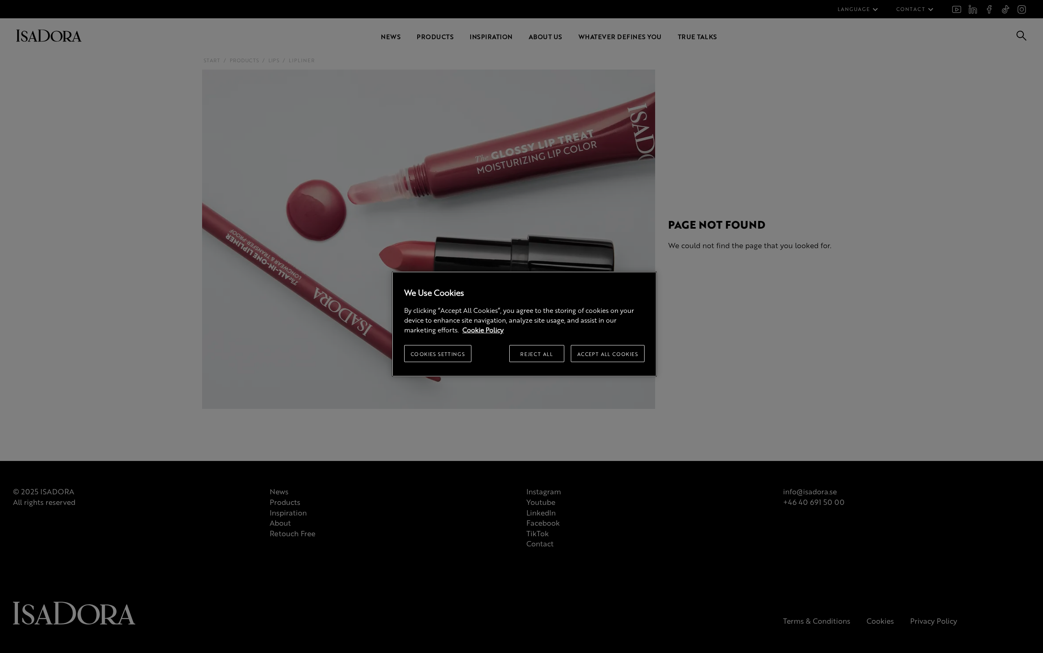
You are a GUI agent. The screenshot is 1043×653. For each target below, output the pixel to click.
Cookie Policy (483, 329)
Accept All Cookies (607, 354)
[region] (524, 324)
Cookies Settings (438, 354)
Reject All (536, 354)
